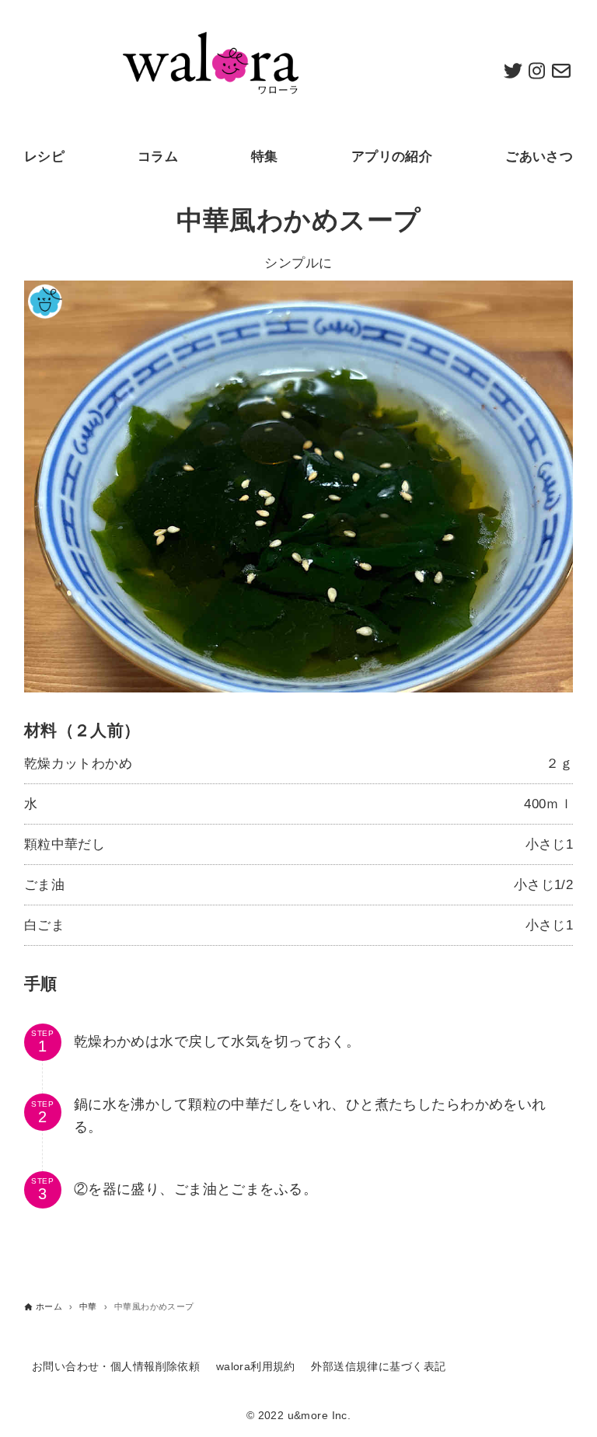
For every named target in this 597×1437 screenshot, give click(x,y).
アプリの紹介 (392, 156)
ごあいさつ (539, 156)
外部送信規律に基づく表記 (378, 1366)
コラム (158, 156)
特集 (264, 156)
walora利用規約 (255, 1366)
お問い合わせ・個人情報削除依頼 (116, 1366)
